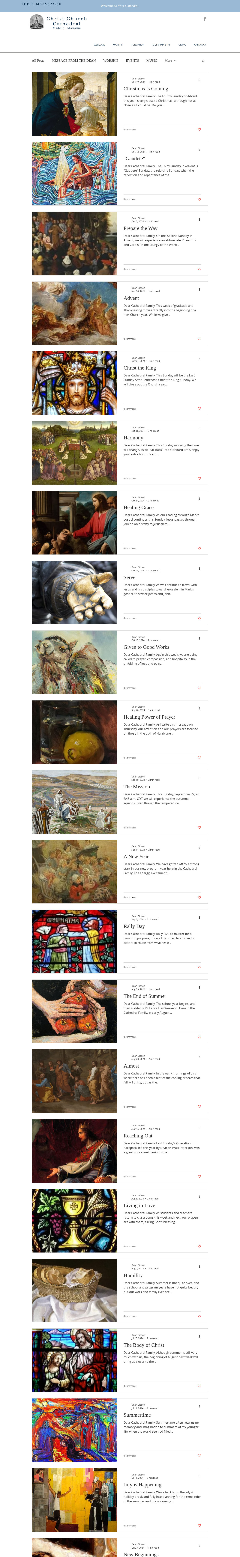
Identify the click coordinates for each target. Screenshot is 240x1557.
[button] (203, 61)
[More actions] (200, 80)
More (168, 60)
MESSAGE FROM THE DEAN (74, 60)
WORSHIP (110, 60)
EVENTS (132, 60)
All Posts (38, 60)
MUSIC (151, 60)
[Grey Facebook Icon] (204, 19)
